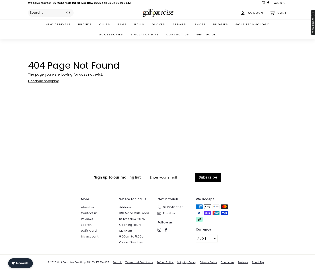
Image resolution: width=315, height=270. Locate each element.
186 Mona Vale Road (134, 213)
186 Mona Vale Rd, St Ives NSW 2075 (77, 3)
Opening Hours (130, 225)
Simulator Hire (145, 34)
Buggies (220, 24)
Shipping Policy (186, 262)
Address (125, 207)
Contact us (177, 34)
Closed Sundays (131, 242)
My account (90, 236)
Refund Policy (165, 262)
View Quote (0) (313, 22)
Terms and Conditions (139, 262)
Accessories (111, 34)
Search (86, 225)
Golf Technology (252, 24)
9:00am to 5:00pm (133, 236)
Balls (139, 24)
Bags (122, 24)
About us (87, 207)
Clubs (104, 24)
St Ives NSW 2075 (132, 219)
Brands (85, 24)
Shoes (200, 24)
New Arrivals (58, 24)
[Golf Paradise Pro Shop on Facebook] (166, 229)
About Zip (258, 262)
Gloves (158, 24)
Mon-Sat (125, 231)
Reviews (87, 219)
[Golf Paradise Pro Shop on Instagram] (159, 229)
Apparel (179, 24)
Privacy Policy (208, 262)
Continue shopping (43, 81)
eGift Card (89, 231)
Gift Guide (206, 34)
